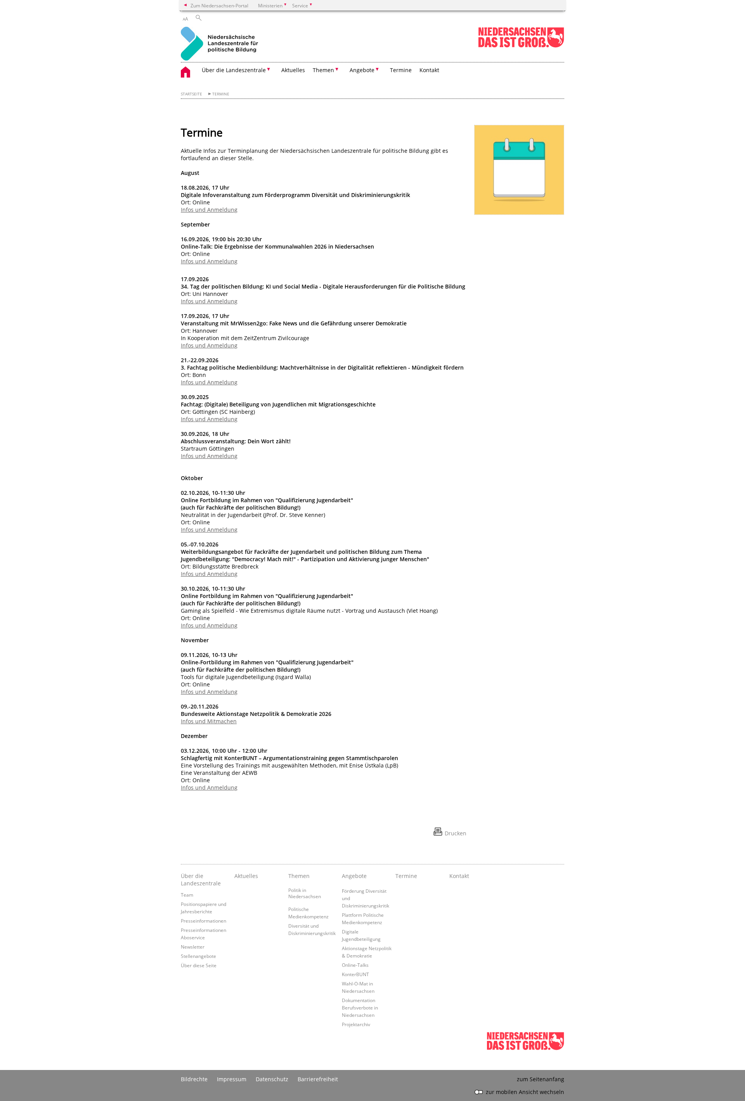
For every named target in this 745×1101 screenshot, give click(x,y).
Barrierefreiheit (318, 1079)
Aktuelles (293, 70)
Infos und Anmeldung (209, 209)
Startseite (191, 94)
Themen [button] (323, 70)
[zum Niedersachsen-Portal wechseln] (521, 46)
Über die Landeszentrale (201, 879)
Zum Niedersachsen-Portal (219, 5)
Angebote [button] (362, 70)
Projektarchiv (356, 1024)
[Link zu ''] (519, 170)
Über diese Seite (199, 965)
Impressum (231, 1079)
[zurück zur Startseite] (219, 44)
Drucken (455, 833)
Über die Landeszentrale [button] (234, 70)
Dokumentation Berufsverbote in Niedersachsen (360, 1007)
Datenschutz (272, 1079)
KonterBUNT (355, 974)
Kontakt (429, 70)
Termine (401, 70)
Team (187, 895)
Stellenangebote (198, 956)
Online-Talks (355, 965)
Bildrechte (194, 1079)
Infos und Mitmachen (209, 721)
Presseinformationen (203, 921)
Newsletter (192, 947)
